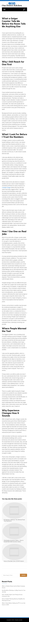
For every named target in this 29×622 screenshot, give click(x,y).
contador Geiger (6, 187)
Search (23, 575)
